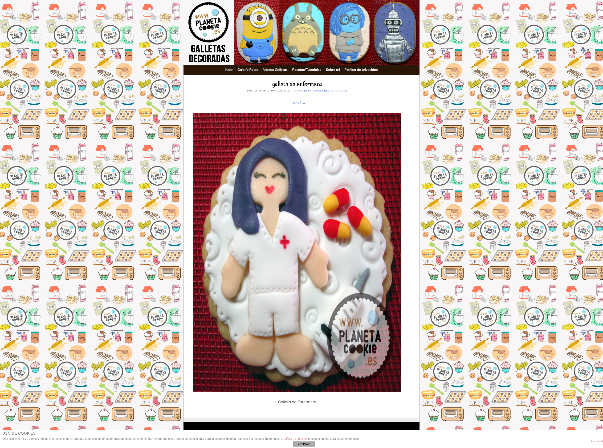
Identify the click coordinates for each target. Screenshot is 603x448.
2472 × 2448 (301, 90)
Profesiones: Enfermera (329, 90)
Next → (299, 102)
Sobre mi (333, 69)
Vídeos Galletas (275, 69)
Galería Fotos (247, 69)
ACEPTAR (304, 444)
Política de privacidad (361, 69)
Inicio (229, 69)
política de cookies (295, 438)
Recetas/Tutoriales (306, 69)
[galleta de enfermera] (297, 252)
